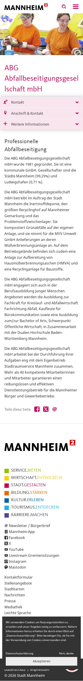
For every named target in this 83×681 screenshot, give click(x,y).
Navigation (76, 6)
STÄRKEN (29, 493)
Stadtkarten (14, 589)
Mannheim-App (22, 531)
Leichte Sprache (17, 612)
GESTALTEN (28, 485)
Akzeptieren (41, 661)
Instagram (17, 561)
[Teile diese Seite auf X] (45, 409)
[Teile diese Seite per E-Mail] (54, 409)
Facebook (17, 537)
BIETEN (26, 470)
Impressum (39, 669)
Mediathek (13, 607)
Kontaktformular (18, 577)
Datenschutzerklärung (19, 653)
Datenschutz (15, 669)
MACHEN (29, 515)
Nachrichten (14, 595)
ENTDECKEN (35, 507)
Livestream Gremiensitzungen (34, 555)
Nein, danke (66, 653)
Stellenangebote (18, 583)
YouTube (16, 549)
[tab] (41, 102)
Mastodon (17, 567)
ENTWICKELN (36, 478)
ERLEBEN (27, 500)
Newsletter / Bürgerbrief (29, 525)
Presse (10, 601)
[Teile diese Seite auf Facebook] (37, 409)
